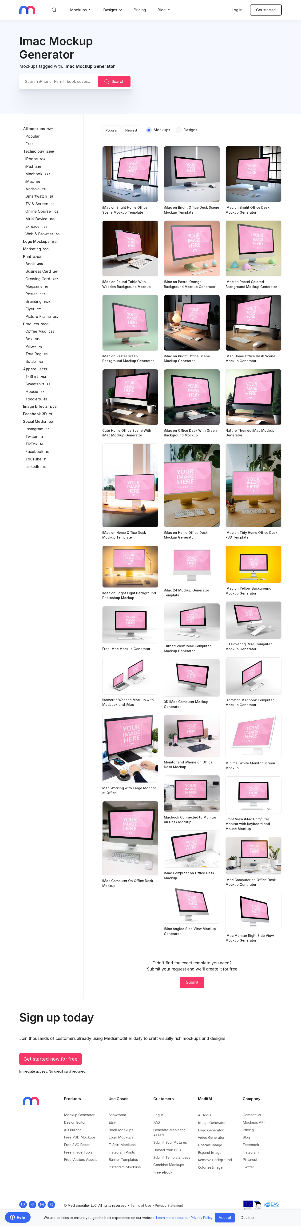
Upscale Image (210, 1144)
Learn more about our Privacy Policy (184, 1218)
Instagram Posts (122, 1152)
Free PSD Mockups (80, 1137)
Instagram (251, 1152)
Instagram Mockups (125, 1167)
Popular (112, 130)
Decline (247, 1217)
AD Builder (72, 1130)
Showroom (117, 1115)
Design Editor (75, 1122)
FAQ (156, 1122)
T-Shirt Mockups (122, 1144)
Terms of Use (140, 1205)
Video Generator (211, 1137)
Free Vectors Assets (80, 1159)
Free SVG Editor (77, 1144)
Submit (192, 982)
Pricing (140, 10)
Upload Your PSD (167, 1150)
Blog (162, 10)
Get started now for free (51, 1059)
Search (117, 81)
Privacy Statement (169, 1205)
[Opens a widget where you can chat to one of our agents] (18, 1218)
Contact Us (252, 1115)
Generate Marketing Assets (169, 1132)
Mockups (78, 10)
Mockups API (254, 1122)
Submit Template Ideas (171, 1157)
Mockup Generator (79, 1115)
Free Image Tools (78, 1152)
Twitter (248, 1167)
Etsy (112, 1122)
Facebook (251, 1144)
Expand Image (209, 1152)
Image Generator (212, 1122)
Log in (237, 10)
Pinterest (250, 1159)
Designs (110, 10)
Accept (224, 1217)
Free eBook (162, 1172)
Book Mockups (121, 1130)
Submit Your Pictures (170, 1142)
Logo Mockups (121, 1137)
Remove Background (215, 1159)
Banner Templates (123, 1159)
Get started (266, 10)
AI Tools (204, 1115)
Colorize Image (210, 1167)
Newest (131, 130)
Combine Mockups (168, 1164)
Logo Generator (211, 1130)
